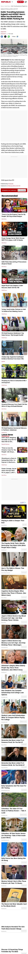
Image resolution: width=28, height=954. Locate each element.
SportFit (3, 361)
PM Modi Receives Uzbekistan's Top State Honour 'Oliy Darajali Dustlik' (13, 334)
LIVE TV (21, 2)
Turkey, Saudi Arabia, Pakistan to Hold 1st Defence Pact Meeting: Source (14, 310)
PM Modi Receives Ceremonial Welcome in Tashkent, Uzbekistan (14, 429)
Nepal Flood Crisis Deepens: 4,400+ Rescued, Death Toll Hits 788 (12, 287)
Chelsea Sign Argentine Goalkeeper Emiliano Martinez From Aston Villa (13, 358)
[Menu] (26, 2)
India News (3, 33)
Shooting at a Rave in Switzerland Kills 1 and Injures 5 (14, 382)
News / (2, 6)
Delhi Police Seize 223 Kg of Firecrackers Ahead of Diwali (14, 263)
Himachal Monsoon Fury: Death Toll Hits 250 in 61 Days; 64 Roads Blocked (14, 405)
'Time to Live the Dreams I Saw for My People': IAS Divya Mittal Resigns (13, 215)
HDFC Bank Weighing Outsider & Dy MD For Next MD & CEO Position (9, 441)
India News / (8, 6)
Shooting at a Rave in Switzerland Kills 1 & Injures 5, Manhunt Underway (9, 461)
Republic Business (5, 444)
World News (4, 290)
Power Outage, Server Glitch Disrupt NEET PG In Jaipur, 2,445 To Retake (13, 239)
